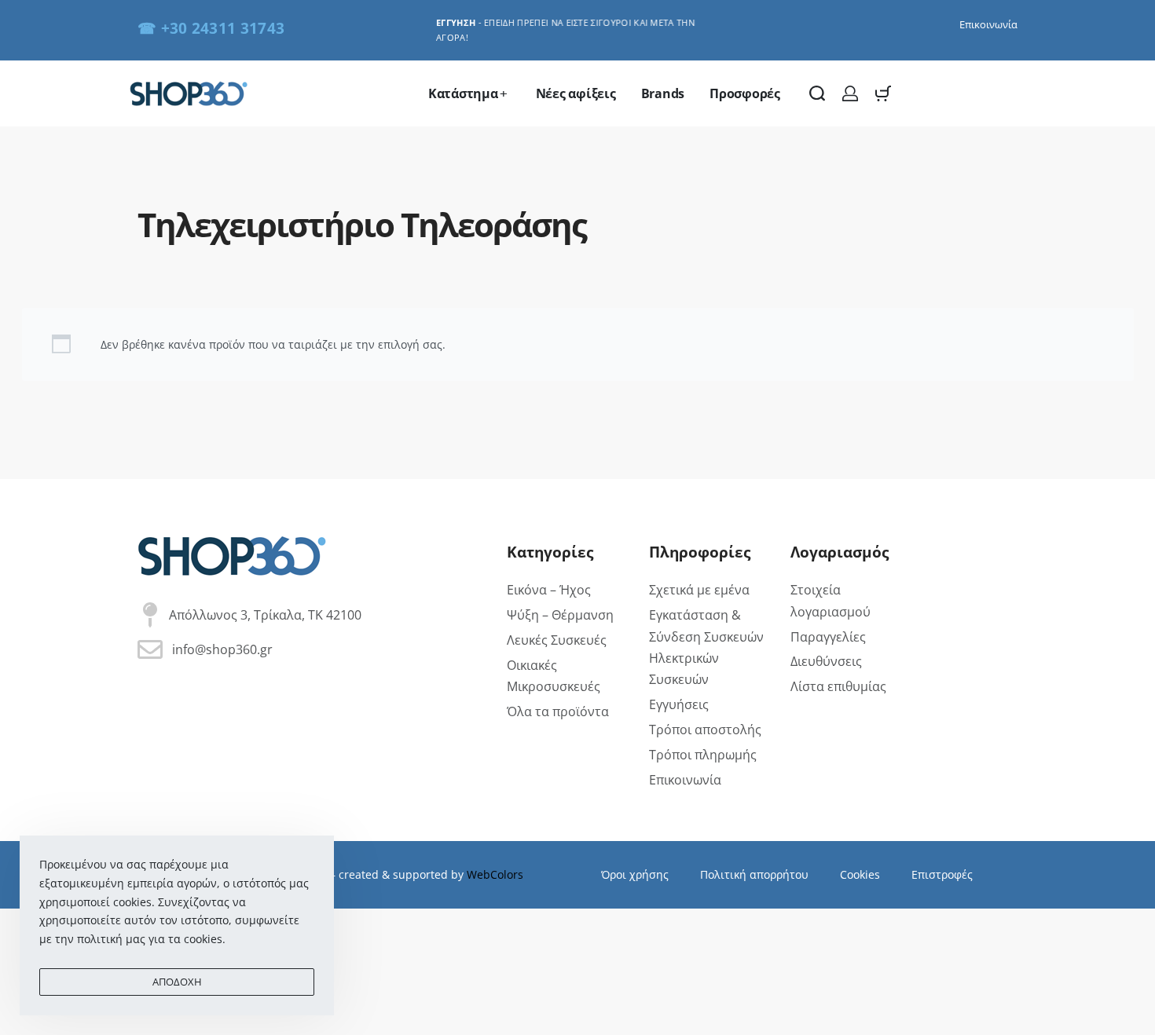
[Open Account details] (850, 93)
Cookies (860, 874)
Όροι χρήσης (635, 874)
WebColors (495, 874)
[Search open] (817, 93)
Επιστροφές (942, 874)
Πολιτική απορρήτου (754, 874)
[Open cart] (883, 93)
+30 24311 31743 (223, 28)
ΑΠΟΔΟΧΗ (177, 982)
